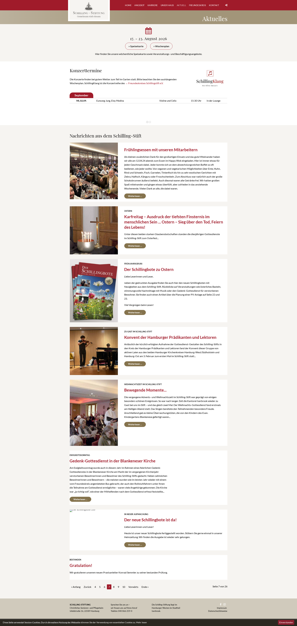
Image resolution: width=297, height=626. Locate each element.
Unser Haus (167, 5)
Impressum (222, 608)
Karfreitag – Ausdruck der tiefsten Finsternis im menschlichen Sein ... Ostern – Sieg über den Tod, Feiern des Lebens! (173, 222)
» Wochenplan (161, 46)
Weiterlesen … (133, 195)
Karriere (153, 5)
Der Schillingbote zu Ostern (149, 269)
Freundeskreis (197, 5)
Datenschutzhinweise (217, 611)
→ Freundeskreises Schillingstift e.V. (144, 83)
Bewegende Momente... (145, 390)
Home (128, 5)
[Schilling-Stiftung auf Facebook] (221, 604)
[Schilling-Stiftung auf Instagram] (225, 604)
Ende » (145, 586)
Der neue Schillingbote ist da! (150, 519)
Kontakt (214, 5)
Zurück (75, 105)
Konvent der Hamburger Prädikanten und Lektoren (170, 337)
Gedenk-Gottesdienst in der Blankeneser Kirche (112, 460)
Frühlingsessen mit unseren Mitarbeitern (161, 149)
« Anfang (75, 586)
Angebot (139, 5)
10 (123, 586)
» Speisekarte (136, 46)
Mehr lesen (141, 622)
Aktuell (181, 5)
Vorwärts (220, 105)
